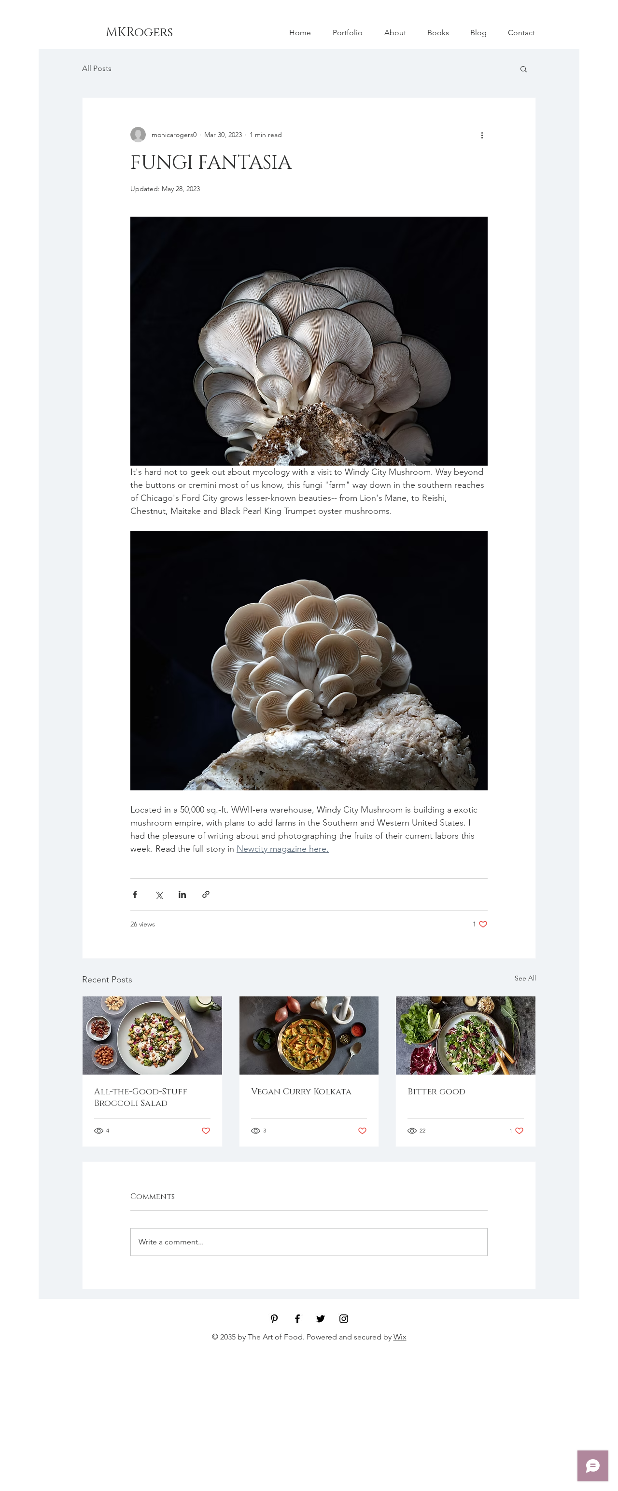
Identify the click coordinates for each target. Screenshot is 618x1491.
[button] (523, 68)
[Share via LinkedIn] (182, 894)
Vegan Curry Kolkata (301, 1092)
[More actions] (482, 134)
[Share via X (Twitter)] (158, 894)
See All (525, 978)
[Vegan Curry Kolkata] (309, 1035)
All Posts (97, 68)
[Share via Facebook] (135, 894)
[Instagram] (344, 1319)
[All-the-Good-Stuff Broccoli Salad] (152, 1035)
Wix (400, 1336)
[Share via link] (206, 894)
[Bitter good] (465, 1035)
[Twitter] (320, 1319)
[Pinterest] (274, 1319)
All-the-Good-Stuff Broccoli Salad (140, 1097)
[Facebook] (297, 1319)
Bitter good (436, 1092)
